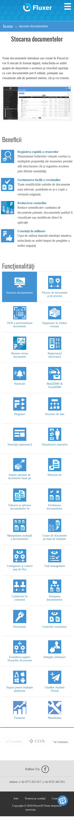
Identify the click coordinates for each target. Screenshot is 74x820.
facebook (45, 769)
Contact (56, 798)
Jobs (16, 798)
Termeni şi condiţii (35, 798)
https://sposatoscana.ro (43, 810)
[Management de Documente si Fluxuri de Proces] (37, 5)
